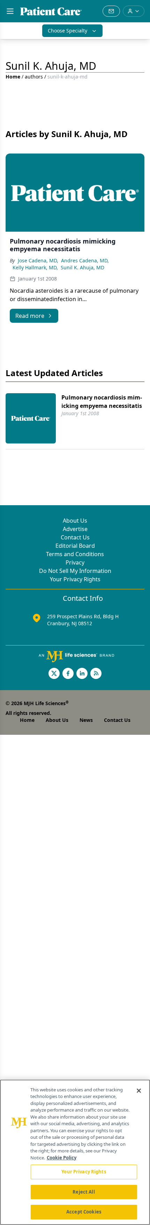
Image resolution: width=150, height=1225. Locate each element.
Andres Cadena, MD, (85, 260)
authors (34, 76)
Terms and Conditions (75, 554)
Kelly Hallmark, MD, (35, 267)
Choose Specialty (67, 30)
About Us (75, 520)
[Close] (139, 1090)
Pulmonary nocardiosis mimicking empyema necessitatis (101, 402)
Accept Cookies (83, 1212)
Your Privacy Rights (75, 579)
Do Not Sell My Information (75, 571)
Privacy (75, 562)
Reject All (84, 1192)
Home (13, 76)
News (86, 720)
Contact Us (75, 537)
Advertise (75, 529)
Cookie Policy (61, 1158)
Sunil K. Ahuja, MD (82, 267)
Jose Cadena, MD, (38, 260)
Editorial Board (75, 546)
